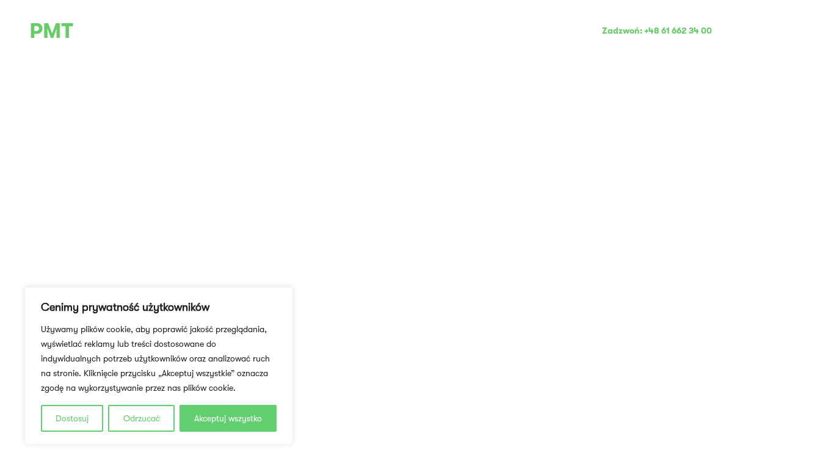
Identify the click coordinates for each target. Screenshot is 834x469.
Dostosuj (72, 418)
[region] (158, 366)
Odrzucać (141, 418)
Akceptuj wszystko (228, 418)
